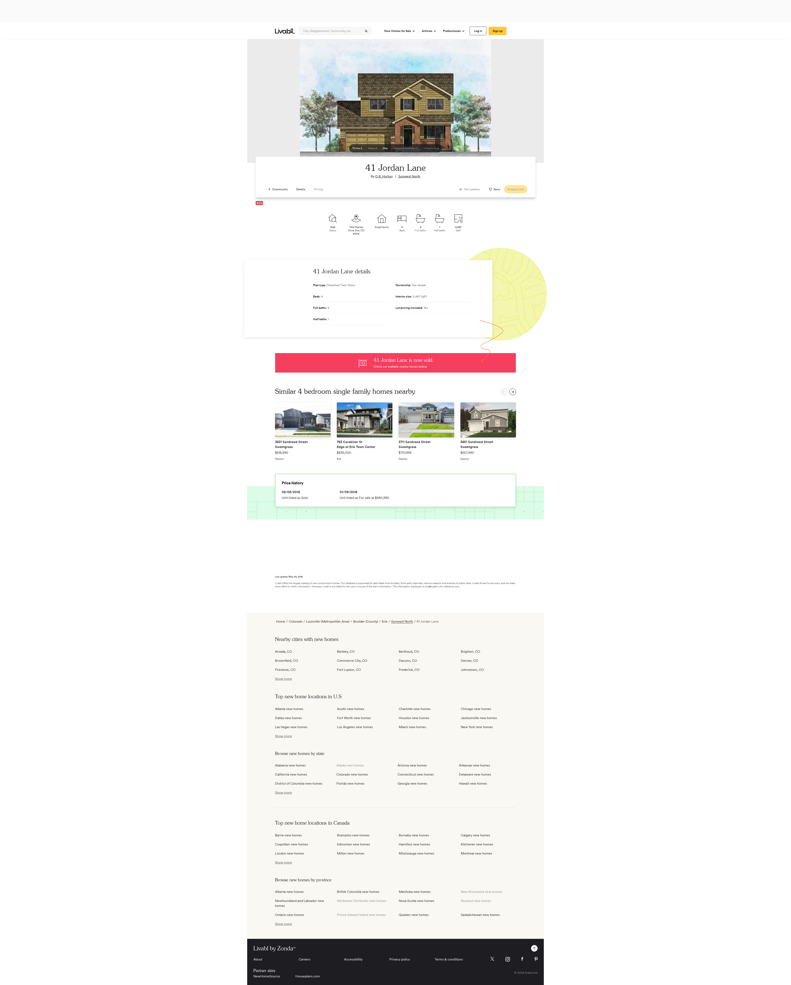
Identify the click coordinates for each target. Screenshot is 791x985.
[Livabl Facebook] (522, 959)
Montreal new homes (476, 853)
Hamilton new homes (414, 844)
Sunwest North (409, 176)
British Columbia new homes (358, 892)
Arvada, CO (283, 652)
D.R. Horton (384, 176)
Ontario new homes (289, 915)
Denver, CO (469, 661)
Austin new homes (350, 709)
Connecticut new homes (416, 774)
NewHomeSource (266, 976)
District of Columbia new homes (298, 783)
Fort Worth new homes (354, 718)
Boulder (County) (365, 621)
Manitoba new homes (415, 892)
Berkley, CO (346, 652)
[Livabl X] (492, 959)
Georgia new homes (412, 783)
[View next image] (530, 103)
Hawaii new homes (473, 783)
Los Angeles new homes (355, 727)
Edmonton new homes (353, 844)
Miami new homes (412, 727)
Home (280, 621)
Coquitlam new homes (291, 844)
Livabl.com (431, 586)
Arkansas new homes (474, 765)
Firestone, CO (285, 670)
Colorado (295, 621)
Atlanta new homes (289, 709)
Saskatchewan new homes (480, 915)
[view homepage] (285, 31)
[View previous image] (260, 103)
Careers (304, 959)
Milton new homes (350, 853)
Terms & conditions (449, 959)
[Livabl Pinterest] (536, 959)
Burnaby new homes (414, 835)
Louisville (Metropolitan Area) (328, 621)
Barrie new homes (288, 835)
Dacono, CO (408, 661)
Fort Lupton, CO (349, 670)
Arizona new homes (412, 765)
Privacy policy (399, 959)
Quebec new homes (414, 915)
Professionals (452, 31)
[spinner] (366, 31)
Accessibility (353, 959)
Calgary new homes (475, 835)
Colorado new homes (352, 774)
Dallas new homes (288, 718)
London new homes (289, 853)
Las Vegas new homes (291, 727)
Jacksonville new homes (479, 718)
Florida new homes (350, 783)
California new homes (291, 774)
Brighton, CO (470, 652)
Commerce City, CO (352, 661)
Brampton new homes (353, 835)
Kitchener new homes (477, 844)
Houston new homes (414, 718)
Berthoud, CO (409, 652)
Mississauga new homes (416, 853)
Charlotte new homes (415, 709)
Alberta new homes (289, 892)
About (257, 959)
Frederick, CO (409, 670)
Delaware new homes (475, 774)
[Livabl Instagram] (507, 959)
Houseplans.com (307, 976)
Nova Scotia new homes (416, 901)
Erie (384, 621)
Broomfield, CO (286, 661)
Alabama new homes (290, 765)
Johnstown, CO (472, 670)
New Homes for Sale (397, 31)
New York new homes (477, 727)
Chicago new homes (476, 709)
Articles (427, 31)
